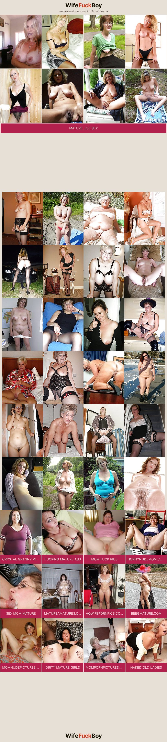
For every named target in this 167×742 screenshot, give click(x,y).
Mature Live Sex (83, 128)
